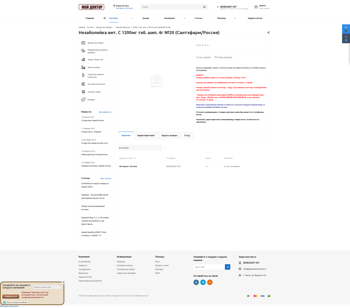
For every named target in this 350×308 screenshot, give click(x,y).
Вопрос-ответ (162, 265)
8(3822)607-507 (228, 6)
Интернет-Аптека (128, 166)
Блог (157, 261)
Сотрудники (85, 269)
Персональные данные (90, 281)
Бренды (159, 269)
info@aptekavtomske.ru (254, 269)
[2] (200, 45)
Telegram (203, 282)
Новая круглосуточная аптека (94, 154)
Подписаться (11, 296)
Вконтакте (196, 282)
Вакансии (83, 273)
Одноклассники (210, 282)
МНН (157, 273)
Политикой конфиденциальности (34, 296)
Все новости (105, 112)
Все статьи (105, 178)
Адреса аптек (85, 277)
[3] (202, 45)
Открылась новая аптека (92, 120)
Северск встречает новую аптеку (96, 166)
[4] (205, 45)
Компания (84, 256)
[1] (197, 45)
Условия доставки (126, 269)
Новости (83, 265)
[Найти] (204, 7)
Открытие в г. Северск (91, 132)
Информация (124, 256)
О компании (84, 261)
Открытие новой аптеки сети (94, 143)
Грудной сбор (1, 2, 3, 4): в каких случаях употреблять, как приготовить (95, 220)
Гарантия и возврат (126, 273)
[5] (208, 45)
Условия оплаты (125, 265)
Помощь (121, 261)
